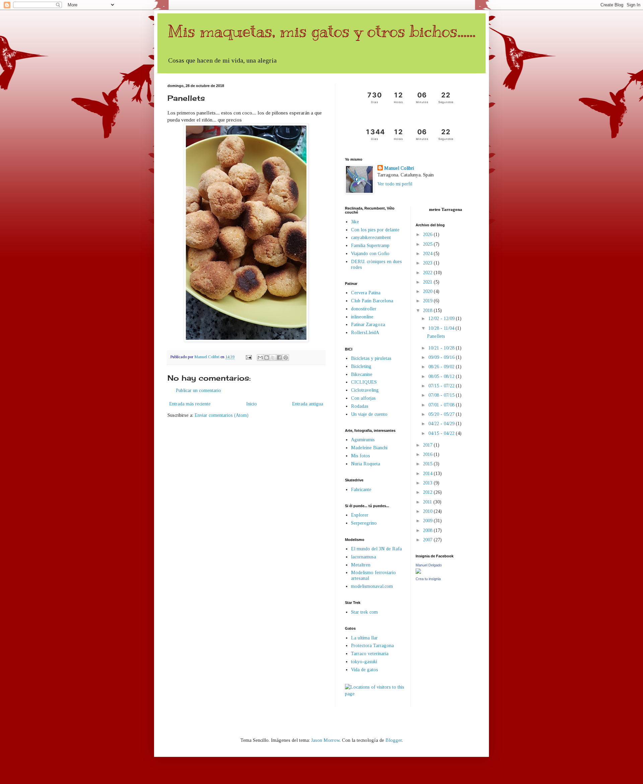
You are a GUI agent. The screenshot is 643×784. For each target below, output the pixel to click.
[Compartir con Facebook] (279, 357)
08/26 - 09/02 (442, 366)
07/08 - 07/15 (442, 395)
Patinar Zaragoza (368, 324)
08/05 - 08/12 (442, 376)
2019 (428, 300)
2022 (428, 272)
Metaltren (360, 564)
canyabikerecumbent (371, 237)
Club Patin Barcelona (372, 300)
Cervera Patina (365, 292)
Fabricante (361, 489)
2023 (428, 262)
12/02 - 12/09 (442, 318)
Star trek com (364, 612)
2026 (428, 234)
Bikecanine (361, 374)
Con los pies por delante (375, 229)
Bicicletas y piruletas (371, 358)
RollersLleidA (365, 332)
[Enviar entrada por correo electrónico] (248, 357)
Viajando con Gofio (370, 253)
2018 (428, 310)
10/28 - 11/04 (441, 328)
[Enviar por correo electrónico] (260, 357)
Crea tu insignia (428, 579)
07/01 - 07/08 (442, 404)
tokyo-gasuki (364, 661)
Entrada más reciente (190, 403)
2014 (428, 473)
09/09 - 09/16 (442, 357)
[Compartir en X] (273, 357)
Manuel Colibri (399, 168)
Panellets (436, 336)
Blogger (393, 740)
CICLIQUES (364, 382)
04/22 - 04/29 (442, 423)
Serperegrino (364, 523)
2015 (428, 463)
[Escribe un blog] (266, 357)
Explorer (359, 515)
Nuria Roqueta (365, 463)
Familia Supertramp (370, 245)
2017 (428, 445)
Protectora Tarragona (372, 645)
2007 (428, 539)
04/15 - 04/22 (442, 433)
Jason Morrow (325, 740)
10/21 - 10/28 (442, 347)
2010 (428, 511)
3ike (355, 221)
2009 (428, 520)
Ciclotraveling (365, 390)
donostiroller (363, 308)
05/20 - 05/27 (442, 414)
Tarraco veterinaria (369, 653)
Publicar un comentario (198, 390)
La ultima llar (364, 637)
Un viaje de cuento (369, 414)
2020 (428, 291)
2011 (428, 501)
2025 (428, 244)
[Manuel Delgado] (418, 572)
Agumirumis (363, 439)
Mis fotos (360, 455)
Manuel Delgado (429, 565)
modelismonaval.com (372, 586)
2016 (428, 454)
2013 (428, 482)
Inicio (251, 403)
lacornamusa (363, 556)
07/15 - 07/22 (442, 385)
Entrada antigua (307, 403)
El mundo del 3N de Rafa (376, 548)
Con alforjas (363, 398)
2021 (428, 282)
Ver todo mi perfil (394, 183)
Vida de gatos (364, 669)
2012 (428, 492)
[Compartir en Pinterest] (285, 357)
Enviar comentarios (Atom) (221, 415)
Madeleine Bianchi (369, 447)
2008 (428, 530)
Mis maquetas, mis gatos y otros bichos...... (321, 31)
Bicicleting (361, 366)
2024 (428, 253)
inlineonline (362, 316)
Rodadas (359, 406)
